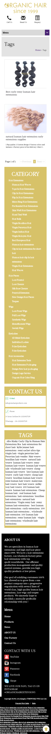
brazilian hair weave (16, 459)
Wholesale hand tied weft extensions (27, 731)
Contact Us (10, 643)
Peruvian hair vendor (16, 456)
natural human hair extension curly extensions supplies (24, 138)
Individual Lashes (20, 342)
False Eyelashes (19, 346)
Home (38, 50)
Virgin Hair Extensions (22, 266)
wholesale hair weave (21, 468)
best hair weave (26, 484)
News (7, 627)
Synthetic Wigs (19, 319)
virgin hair (11, 453)
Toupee (15, 301)
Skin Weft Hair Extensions (24, 210)
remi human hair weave (17, 481)
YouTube (14, 656)
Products (9, 621)
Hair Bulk (16, 219)
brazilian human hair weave (27, 478)
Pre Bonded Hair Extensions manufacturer (25, 716)
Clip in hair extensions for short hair (26, 251)
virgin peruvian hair (28, 453)
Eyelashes (13, 333)
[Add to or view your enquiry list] (40, 18)
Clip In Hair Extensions (22, 193)
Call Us (9, 22)
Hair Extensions (16, 180)
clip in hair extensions (26, 722)
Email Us (23, 22)
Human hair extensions (23, 244)
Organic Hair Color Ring (23, 377)
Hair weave (35, 456)
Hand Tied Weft (19, 214)
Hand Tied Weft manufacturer (33, 718)
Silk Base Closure (20, 288)
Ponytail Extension (20, 293)
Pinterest (15, 668)
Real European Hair (21, 240)
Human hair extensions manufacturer (13, 708)
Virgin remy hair (26, 502)
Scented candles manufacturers (22, 729)
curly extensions (31, 508)
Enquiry (37, 22)
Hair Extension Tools (21, 360)
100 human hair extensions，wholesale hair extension (25, 511)
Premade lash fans (6, 731)
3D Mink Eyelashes (21, 338)
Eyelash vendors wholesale (9, 733)
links (34, 703)
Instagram (15, 662)
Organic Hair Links (22, 703)
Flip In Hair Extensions (22, 197)
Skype (13, 680)
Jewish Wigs (18, 328)
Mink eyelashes (16, 724)
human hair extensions (25, 490)
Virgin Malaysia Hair (21, 236)
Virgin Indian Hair (20, 231)
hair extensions (26, 496)
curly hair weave (22, 474)
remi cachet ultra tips (29, 450)
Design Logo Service (21, 373)
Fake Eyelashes (19, 350)
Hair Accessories (16, 356)
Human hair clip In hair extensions (23, 259)
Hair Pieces (14, 275)
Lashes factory (39, 729)
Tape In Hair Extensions (23, 189)
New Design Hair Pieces (23, 297)
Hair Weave (17, 270)
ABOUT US (10, 632)
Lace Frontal (18, 280)
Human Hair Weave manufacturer (16, 710)
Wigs (11, 307)
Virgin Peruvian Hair (21, 227)
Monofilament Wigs (21, 324)
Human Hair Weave (21, 184)
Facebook (15, 674)
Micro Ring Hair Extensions (24, 202)
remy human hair (27, 517)
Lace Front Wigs (19, 311)
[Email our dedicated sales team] (25, 18)
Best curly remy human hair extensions (20, 93)
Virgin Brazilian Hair (21, 223)
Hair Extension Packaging (24, 364)
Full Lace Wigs (19, 315)
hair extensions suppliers (9, 722)
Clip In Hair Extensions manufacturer (24, 712)
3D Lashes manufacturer (32, 724)
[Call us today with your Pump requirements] (11, 18)
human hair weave (23, 462)
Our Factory (10, 637)
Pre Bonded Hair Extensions (25, 206)
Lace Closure (18, 284)
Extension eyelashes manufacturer (20, 726)
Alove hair (23, 733)
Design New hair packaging (25, 369)
